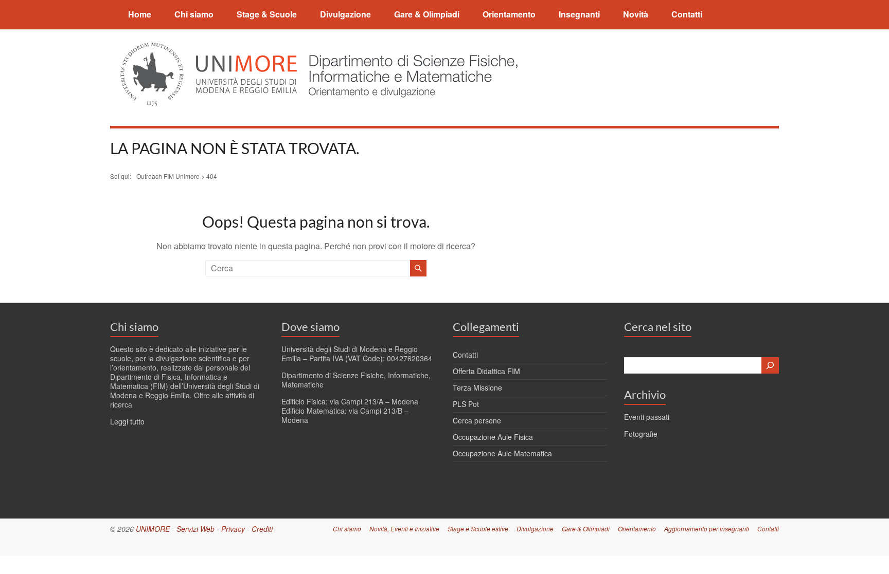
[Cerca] (770, 365)
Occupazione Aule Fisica (493, 437)
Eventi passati (646, 417)
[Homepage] (410, 48)
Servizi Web (195, 529)
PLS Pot (466, 404)
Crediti (262, 529)
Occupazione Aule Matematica (502, 453)
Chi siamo (194, 14)
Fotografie (640, 434)
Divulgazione (345, 14)
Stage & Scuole (267, 14)
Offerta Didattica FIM (486, 371)
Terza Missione (477, 387)
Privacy (233, 529)
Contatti (686, 14)
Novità (635, 14)
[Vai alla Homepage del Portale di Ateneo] (209, 48)
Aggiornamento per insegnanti (706, 528)
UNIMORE (153, 529)
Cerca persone (477, 420)
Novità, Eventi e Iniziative (404, 528)
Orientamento (509, 14)
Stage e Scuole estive (478, 528)
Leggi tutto (127, 421)
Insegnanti (579, 14)
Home (139, 14)
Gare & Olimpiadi (426, 14)
